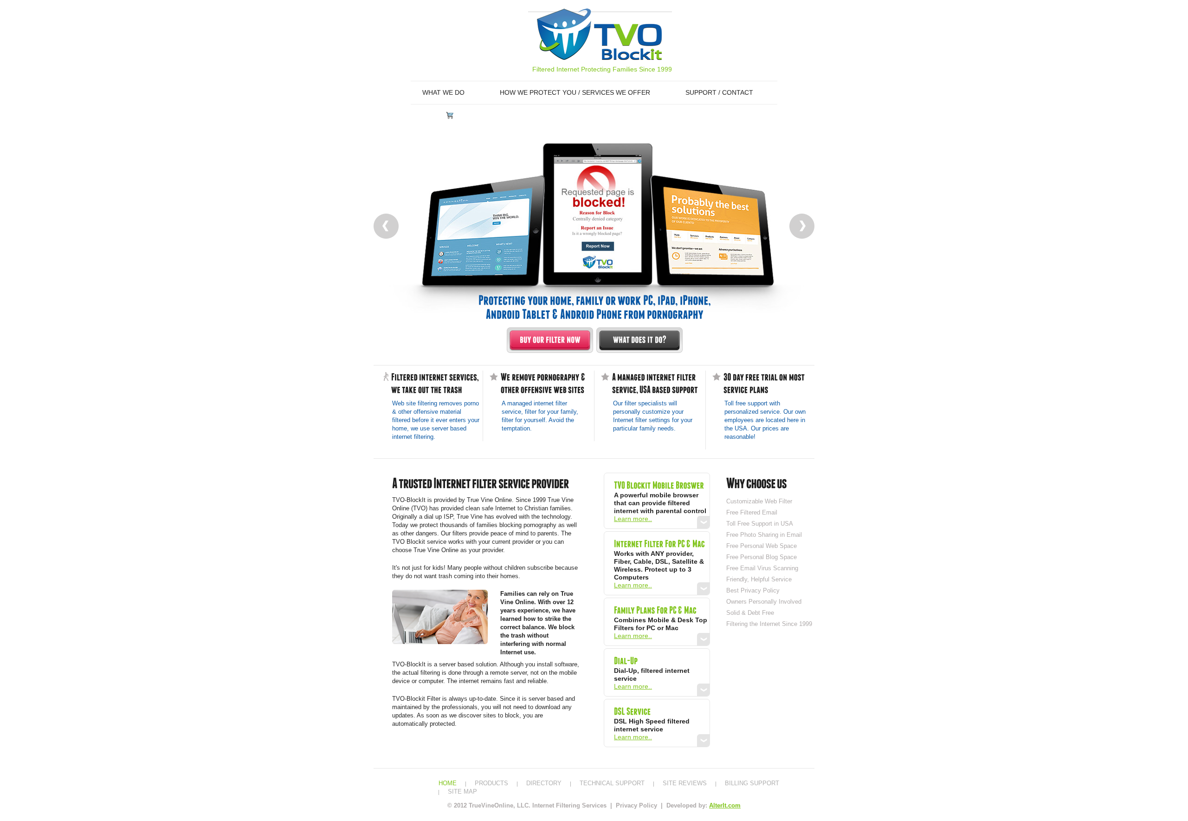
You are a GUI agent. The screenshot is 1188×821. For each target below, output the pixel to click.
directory (544, 783)
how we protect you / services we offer (575, 92)
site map (462, 791)
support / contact (719, 92)
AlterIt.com (725, 805)
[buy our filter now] (550, 340)
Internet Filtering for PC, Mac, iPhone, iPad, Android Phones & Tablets (599, 34)
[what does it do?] (639, 340)
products (491, 783)
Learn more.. (633, 518)
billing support (752, 783)
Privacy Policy (637, 805)
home (448, 783)
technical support (612, 783)
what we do (443, 92)
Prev (386, 226)
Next (801, 226)
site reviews (685, 783)
